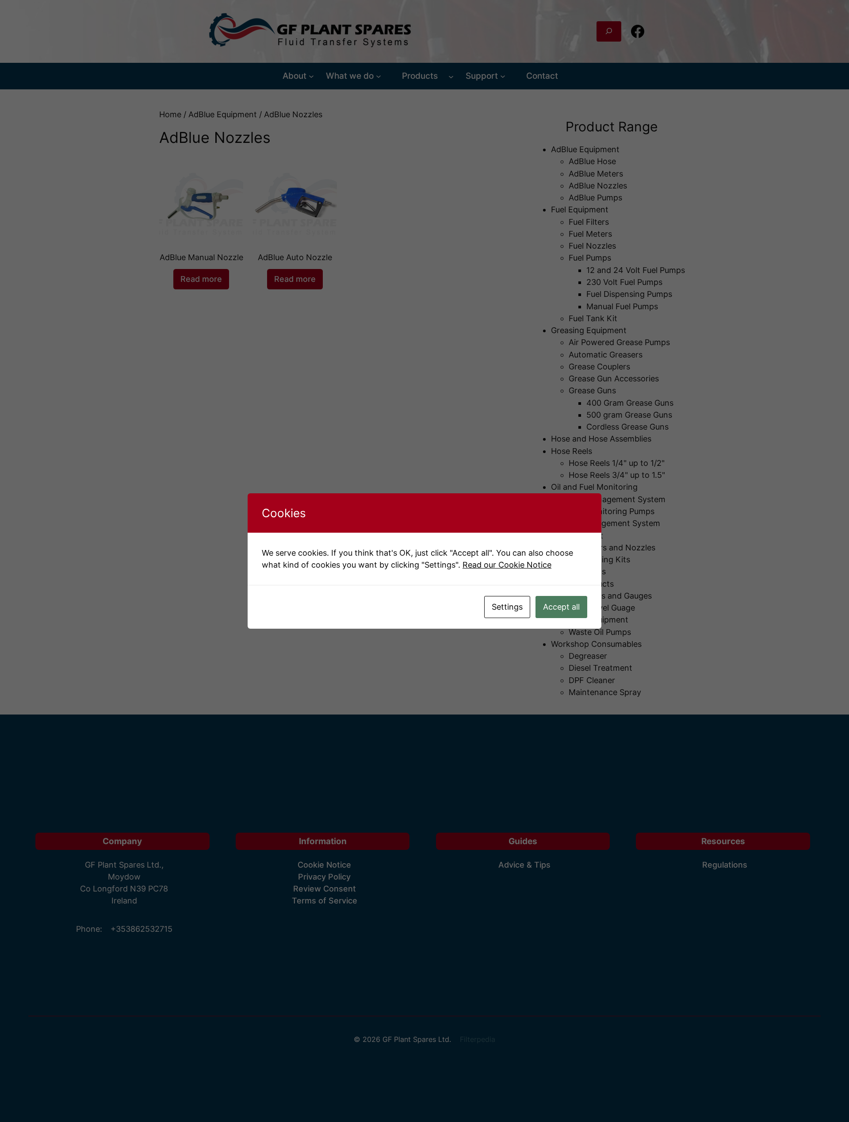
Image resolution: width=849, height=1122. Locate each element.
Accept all (561, 606)
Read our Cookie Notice (507, 564)
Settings (507, 606)
